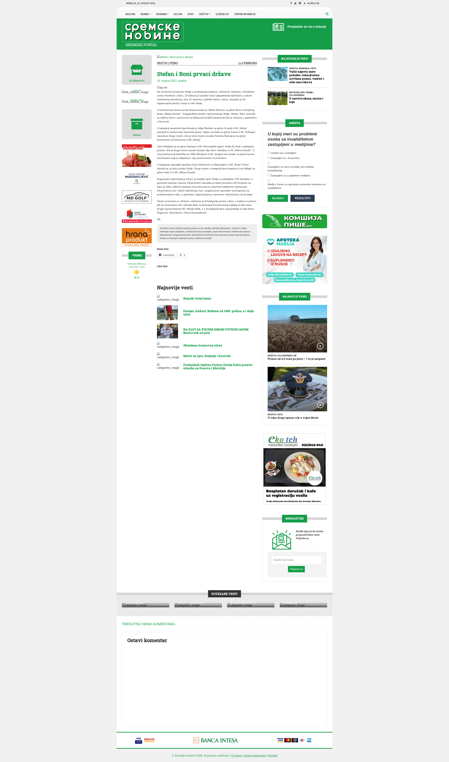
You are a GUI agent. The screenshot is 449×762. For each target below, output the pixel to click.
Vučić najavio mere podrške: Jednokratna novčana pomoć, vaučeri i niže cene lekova (306, 77)
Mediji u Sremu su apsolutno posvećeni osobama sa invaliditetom (297, 186)
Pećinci (174, 63)
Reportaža (294, 92)
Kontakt (272, 755)
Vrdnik (309, 92)
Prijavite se (296, 569)
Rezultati (302, 198)
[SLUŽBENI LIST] (137, 69)
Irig (303, 92)
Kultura (178, 14)
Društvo (203, 14)
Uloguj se (313, 3)
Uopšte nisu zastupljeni (283, 152)
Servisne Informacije (245, 14)
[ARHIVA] (137, 123)
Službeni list (222, 14)
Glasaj (278, 198)
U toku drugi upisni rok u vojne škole (293, 417)
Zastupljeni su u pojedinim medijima (290, 175)
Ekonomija (161, 14)
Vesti (313, 68)
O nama (236, 755)
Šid (295, 356)
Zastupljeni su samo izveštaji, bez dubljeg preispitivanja (291, 168)
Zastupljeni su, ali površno (285, 158)
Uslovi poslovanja (254, 755)
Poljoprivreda (296, 95)
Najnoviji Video (295, 296)
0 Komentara (249, 63)
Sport (190, 14)
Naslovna (130, 14)
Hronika (144, 14)
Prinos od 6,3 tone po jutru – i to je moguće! (296, 358)
